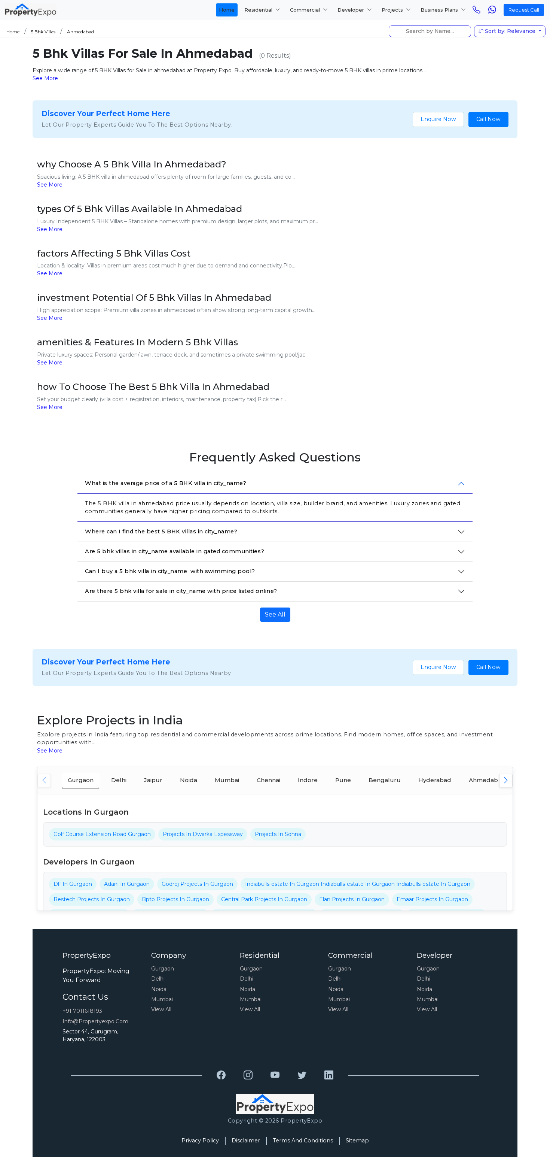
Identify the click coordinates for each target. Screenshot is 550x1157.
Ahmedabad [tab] (487, 780)
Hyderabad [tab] (434, 780)
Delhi (158, 978)
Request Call (523, 10)
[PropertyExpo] (221, 1075)
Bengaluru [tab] (385, 780)
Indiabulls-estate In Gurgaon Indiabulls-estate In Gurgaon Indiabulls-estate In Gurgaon (357, 884)
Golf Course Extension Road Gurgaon (102, 834)
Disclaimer (246, 1140)
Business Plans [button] (440, 10)
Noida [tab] (188, 780)
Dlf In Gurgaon (73, 884)
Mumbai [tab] (227, 780)
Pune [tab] (343, 780)
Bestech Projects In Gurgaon (92, 899)
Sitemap (357, 1140)
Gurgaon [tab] (81, 780)
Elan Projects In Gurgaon (352, 899)
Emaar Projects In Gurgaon (432, 899)
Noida (158, 989)
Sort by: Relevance (510, 31)
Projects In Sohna (278, 834)
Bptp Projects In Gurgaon (175, 899)
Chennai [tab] (268, 780)
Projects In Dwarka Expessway (203, 834)
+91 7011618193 (82, 1011)
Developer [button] (351, 10)
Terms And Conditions (303, 1140)
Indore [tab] (308, 780)
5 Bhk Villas (43, 31)
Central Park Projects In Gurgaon (264, 899)
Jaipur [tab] (153, 780)
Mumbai (162, 999)
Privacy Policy (200, 1140)
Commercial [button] (305, 10)
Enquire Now (438, 119)
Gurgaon (162, 968)
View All (161, 1009)
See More (45, 78)
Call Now (488, 119)
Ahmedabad (80, 31)
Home (227, 10)
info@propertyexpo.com (95, 1021)
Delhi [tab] (118, 780)
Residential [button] (259, 10)
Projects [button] (393, 10)
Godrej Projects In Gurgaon (197, 884)
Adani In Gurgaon (127, 884)
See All (275, 614)
